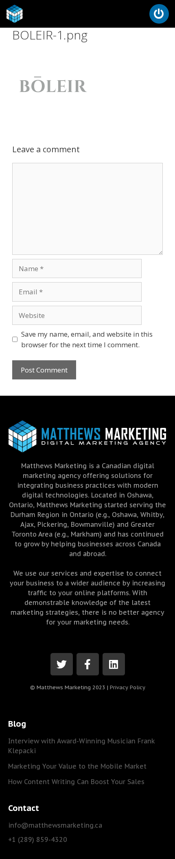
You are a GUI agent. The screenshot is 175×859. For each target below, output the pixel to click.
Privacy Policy (127, 687)
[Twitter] (61, 664)
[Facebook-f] (88, 664)
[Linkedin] (114, 664)
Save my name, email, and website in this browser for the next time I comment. (87, 339)
